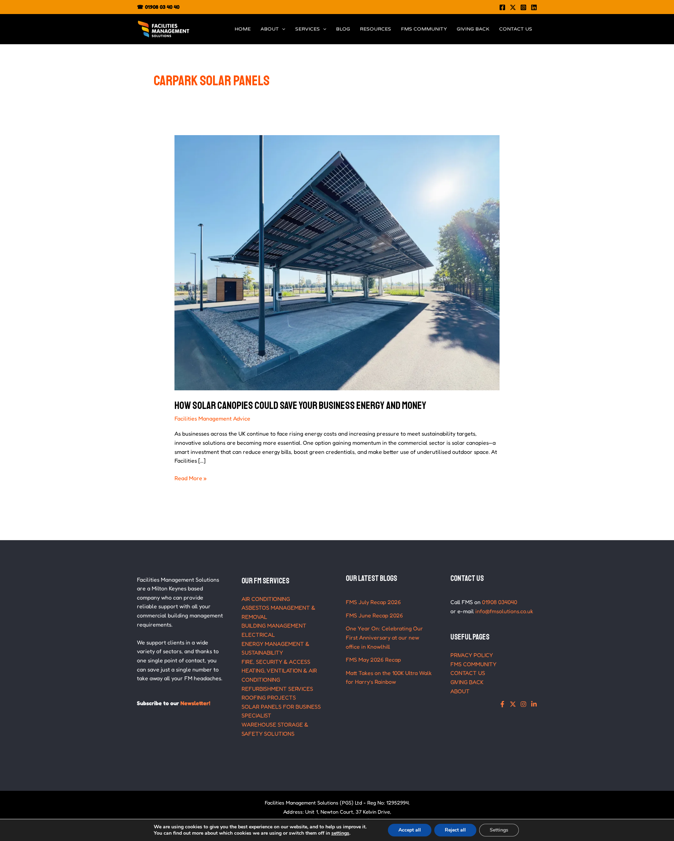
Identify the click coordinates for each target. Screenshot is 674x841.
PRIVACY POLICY (471, 654)
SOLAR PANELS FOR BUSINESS (281, 706)
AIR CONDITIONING (266, 598)
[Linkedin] (534, 7)
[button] (282, 29)
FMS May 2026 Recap (373, 659)
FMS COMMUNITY (424, 29)
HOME (242, 29)
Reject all (455, 830)
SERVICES (307, 29)
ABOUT (269, 29)
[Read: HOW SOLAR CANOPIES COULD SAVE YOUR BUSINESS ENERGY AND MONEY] (337, 262)
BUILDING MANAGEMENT (274, 625)
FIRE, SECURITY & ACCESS (276, 661)
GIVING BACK (473, 29)
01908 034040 (499, 601)
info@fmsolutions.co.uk (504, 611)
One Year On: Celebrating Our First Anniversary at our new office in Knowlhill (384, 637)
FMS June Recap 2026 (374, 615)
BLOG (343, 29)
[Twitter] (513, 7)
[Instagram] (523, 7)
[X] (513, 704)
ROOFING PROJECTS (269, 697)
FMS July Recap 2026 (373, 601)
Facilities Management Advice (212, 418)
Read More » (190, 478)
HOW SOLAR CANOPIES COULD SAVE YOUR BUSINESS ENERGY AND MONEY (300, 405)
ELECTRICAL (258, 634)
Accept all (409, 830)
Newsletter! (195, 703)
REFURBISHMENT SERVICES (277, 688)
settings (340, 833)
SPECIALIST (256, 715)
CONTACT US (515, 29)
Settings (499, 830)
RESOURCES (375, 29)
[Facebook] (502, 7)
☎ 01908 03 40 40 (158, 7)
